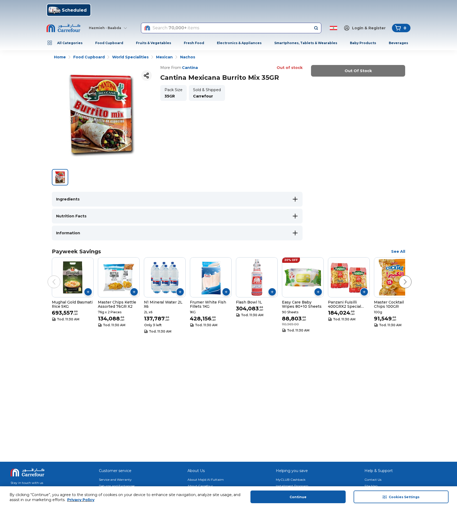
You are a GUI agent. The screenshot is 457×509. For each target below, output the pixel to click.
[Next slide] (400, 276)
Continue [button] (298, 497)
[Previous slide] (49, 276)
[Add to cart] (88, 292)
